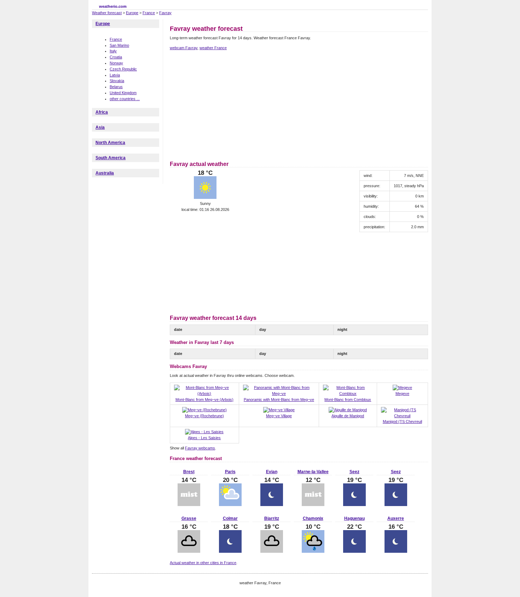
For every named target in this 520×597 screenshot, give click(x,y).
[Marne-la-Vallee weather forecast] (313, 505)
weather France (213, 48)
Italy (113, 51)
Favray (165, 13)
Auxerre (395, 518)
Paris (230, 471)
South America (111, 157)
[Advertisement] (229, 104)
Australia (105, 173)
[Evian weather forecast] (271, 505)
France (149, 13)
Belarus (116, 87)
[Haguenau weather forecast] (354, 551)
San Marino (119, 45)
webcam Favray (183, 48)
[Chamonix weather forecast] (313, 551)
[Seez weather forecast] (354, 505)
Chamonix (313, 518)
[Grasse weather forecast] (189, 551)
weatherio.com (113, 6)
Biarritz (271, 518)
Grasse (188, 518)
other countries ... (125, 99)
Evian (271, 471)
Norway (116, 63)
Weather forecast (107, 13)
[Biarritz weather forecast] (271, 551)
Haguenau (354, 518)
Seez (354, 471)
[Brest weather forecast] (189, 505)
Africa (102, 112)
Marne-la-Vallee (313, 471)
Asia (100, 127)
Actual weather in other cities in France (203, 563)
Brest (189, 471)
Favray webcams (200, 448)
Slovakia (117, 81)
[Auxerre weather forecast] (396, 551)
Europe (132, 13)
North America (110, 142)
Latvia (115, 75)
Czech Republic (123, 69)
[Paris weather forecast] (230, 505)
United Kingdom (123, 93)
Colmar (230, 518)
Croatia (116, 57)
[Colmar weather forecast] (230, 551)
